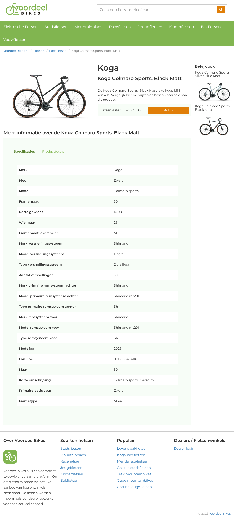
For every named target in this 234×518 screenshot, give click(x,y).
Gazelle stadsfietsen (134, 467)
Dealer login (184, 448)
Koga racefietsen (131, 455)
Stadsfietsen (56, 27)
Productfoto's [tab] (53, 151)
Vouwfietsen (15, 39)
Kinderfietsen (181, 27)
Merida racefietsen (132, 461)
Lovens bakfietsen (132, 448)
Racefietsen (120, 27)
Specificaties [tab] (24, 151)
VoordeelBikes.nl (16, 51)
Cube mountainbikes (135, 480)
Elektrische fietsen (20, 27)
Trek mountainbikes (134, 474)
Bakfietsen (211, 27)
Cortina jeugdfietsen (134, 487)
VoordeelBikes (220, 513)
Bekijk (168, 110)
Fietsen (38, 51)
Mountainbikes (88, 27)
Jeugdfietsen (150, 27)
